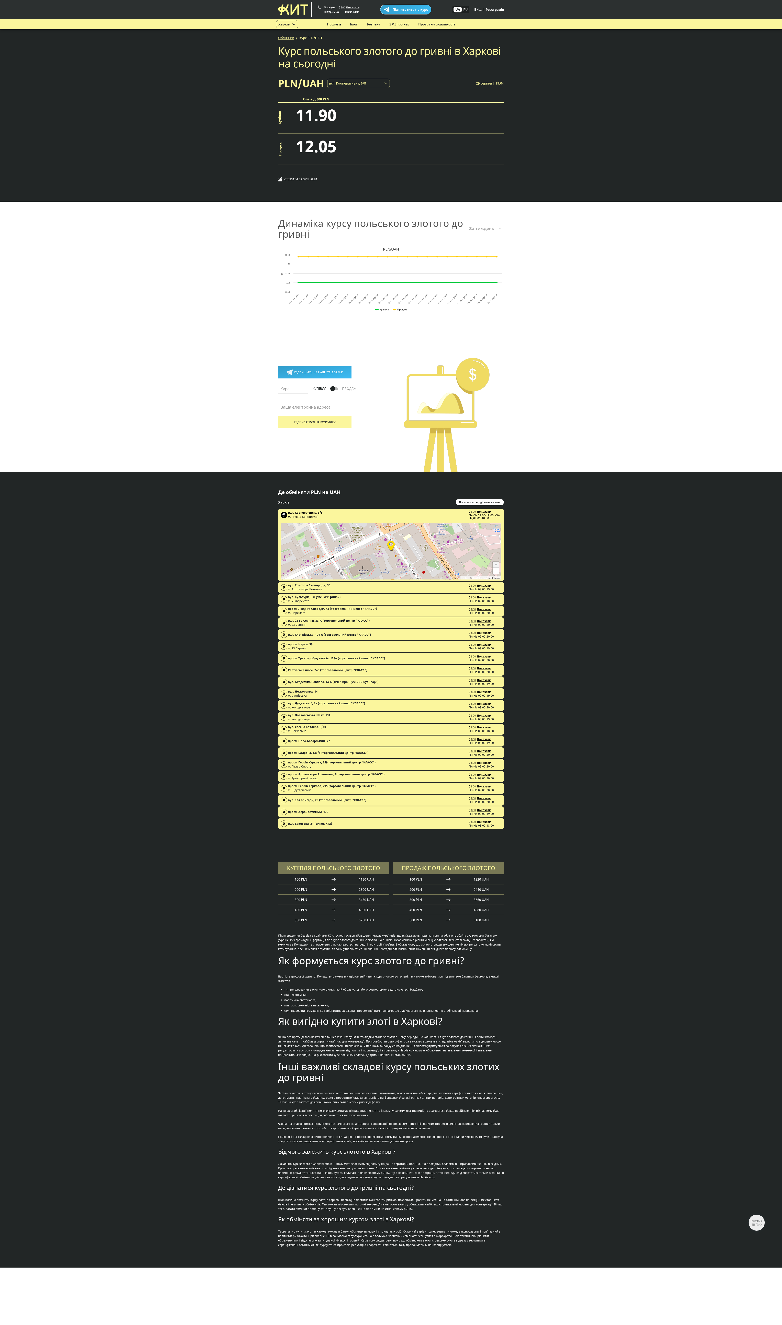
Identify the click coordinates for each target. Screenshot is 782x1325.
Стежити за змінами (300, 179)
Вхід (478, 9)
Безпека (373, 24)
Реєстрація (495, 9)
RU (465, 9)
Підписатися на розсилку (315, 422)
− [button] (496, 570)
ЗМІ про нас (399, 24)
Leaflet (464, 577)
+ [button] (496, 564)
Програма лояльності (436, 24)
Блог (354, 24)
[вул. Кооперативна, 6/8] (391, 545)
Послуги (334, 24)
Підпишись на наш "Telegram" (318, 372)
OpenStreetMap (480, 577)
